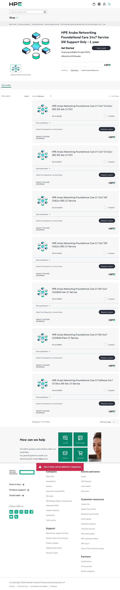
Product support (80, 443)
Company (51, 471)
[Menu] (109, 4)
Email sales (15, 495)
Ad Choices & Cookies (39, 586)
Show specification (42, 123)
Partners (86, 556)
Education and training (90, 514)
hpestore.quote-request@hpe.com (34, 458)
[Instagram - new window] (21, 512)
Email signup (86, 519)
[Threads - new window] (26, 512)
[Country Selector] (99, 4)
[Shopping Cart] (94, 4)
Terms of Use (23, 586)
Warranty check (52, 553)
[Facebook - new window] (31, 512)
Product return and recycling (57, 538)
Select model (101, 48)
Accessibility (51, 481)
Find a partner (86, 566)
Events (83, 476)
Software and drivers (54, 548)
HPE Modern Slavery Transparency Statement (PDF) (59, 503)
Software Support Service (52, 24)
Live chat (65, 443)
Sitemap (53, 586)
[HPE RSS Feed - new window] (16, 517)
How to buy (80, 458)
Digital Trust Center (88, 509)
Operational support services (57, 533)
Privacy (12, 586)
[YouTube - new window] (11, 517)
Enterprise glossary (88, 524)
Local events (86, 486)
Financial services (88, 529)
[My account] (104, 4)
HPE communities (88, 534)
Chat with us (75, 70)
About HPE (50, 476)
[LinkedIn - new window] (11, 512)
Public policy (51, 520)
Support (50, 528)
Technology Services (37, 24)
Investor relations (52, 510)
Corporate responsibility (55, 491)
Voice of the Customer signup (92, 548)
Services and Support (24, 24)
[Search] (45, 12)
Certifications (86, 561)
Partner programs (88, 571)
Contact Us (85, 504)
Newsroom (85, 491)
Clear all (26, 96)
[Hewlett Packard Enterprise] (15, 4)
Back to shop (12, 24)
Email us (65, 458)
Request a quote (107, 129)
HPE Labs (49, 496)
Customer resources (92, 499)
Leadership (50, 515)
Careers (49, 486)
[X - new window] (16, 512)
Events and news (90, 471)
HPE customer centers (89, 539)
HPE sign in (85, 543)
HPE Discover (86, 481)
